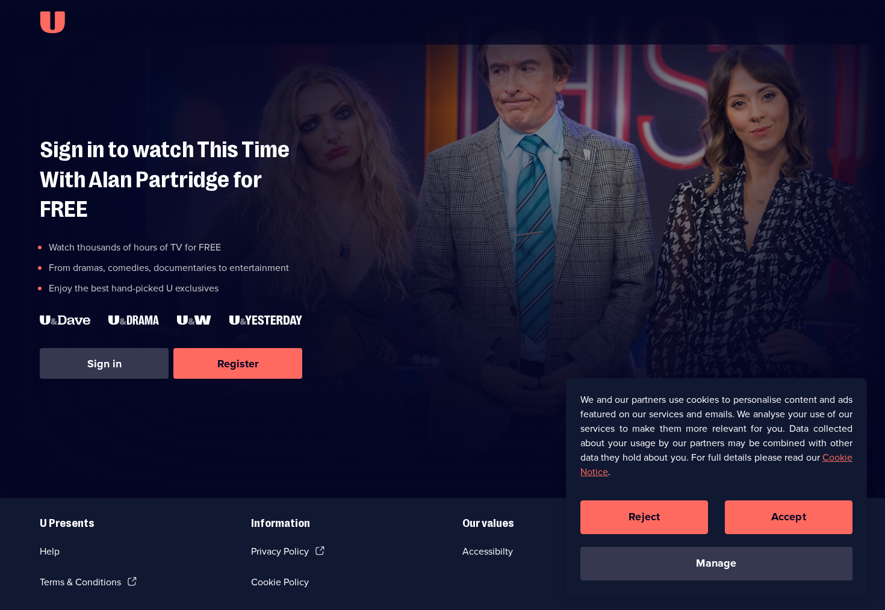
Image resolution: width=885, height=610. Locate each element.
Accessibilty (487, 551)
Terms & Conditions (80, 582)
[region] (716, 488)
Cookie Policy (280, 582)
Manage (716, 563)
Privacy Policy (280, 551)
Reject (644, 516)
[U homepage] (52, 22)
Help (50, 551)
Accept (788, 516)
